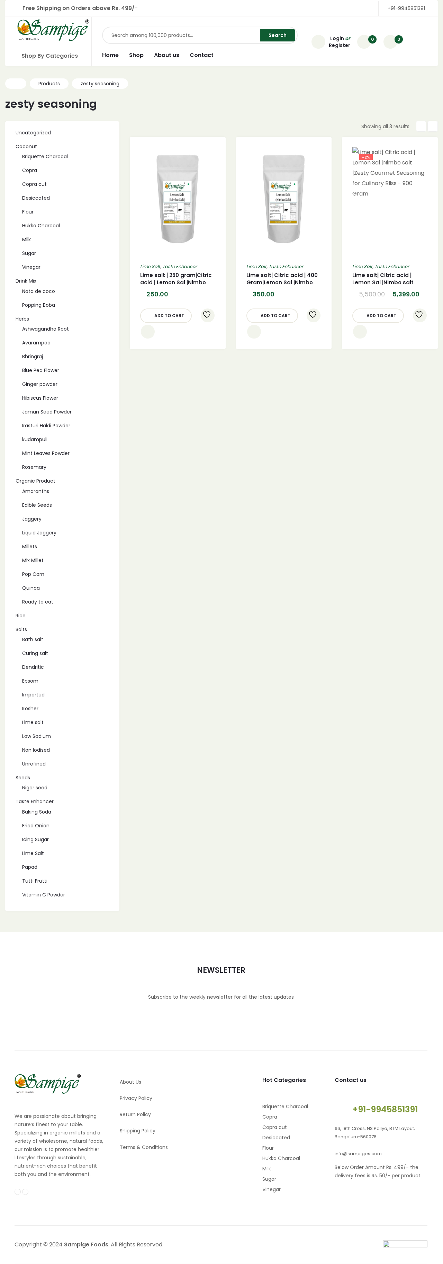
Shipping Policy (137, 1130)
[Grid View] (421, 126)
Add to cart (169, 316)
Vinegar (271, 1189)
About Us (130, 1081)
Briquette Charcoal (285, 1106)
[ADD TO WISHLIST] (208, 315)
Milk (266, 1168)
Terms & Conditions (144, 1147)
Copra (269, 1116)
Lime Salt (150, 266)
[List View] (432, 126)
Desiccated (276, 1137)
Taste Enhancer (179, 266)
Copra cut (274, 1127)
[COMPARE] (148, 332)
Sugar (269, 1179)
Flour (268, 1147)
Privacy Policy (136, 1098)
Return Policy (135, 1114)
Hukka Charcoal (281, 1158)
